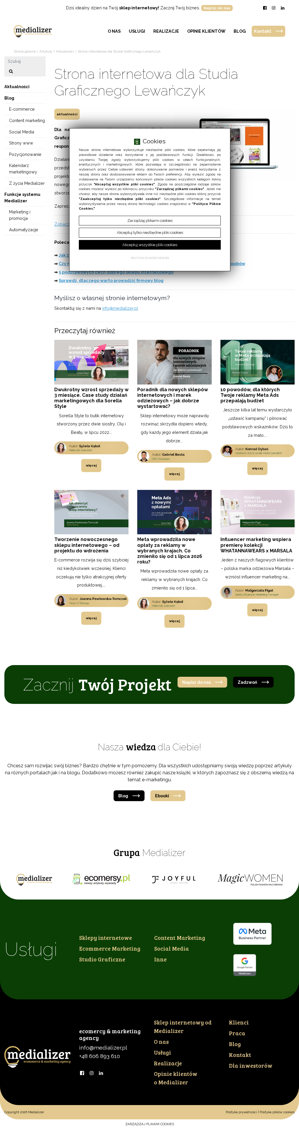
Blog (240, 31)
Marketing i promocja (19, 215)
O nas (114, 31)
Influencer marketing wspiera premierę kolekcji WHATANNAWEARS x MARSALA (256, 545)
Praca (237, 1033)
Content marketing (27, 120)
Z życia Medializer (27, 183)
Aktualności (67, 114)
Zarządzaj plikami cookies (149, 1124)
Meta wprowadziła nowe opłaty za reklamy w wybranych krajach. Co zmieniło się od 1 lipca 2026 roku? (169, 551)
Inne (160, 959)
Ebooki (162, 795)
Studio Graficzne (102, 959)
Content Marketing (179, 937)
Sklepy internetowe (105, 937)
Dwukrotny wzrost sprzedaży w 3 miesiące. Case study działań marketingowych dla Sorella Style (91, 398)
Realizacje (166, 31)
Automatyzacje (23, 229)
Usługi (137, 31)
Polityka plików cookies (277, 1112)
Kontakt (262, 31)
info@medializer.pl (120, 308)
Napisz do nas (217, 8)
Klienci (239, 1022)
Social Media (21, 131)
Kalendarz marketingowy (23, 168)
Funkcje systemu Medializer (22, 197)
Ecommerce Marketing (109, 948)
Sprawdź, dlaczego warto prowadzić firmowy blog (111, 280)
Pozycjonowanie (25, 154)
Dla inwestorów (250, 1065)
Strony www (21, 142)
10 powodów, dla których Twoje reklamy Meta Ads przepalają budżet (250, 395)
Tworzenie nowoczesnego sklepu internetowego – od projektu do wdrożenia (86, 545)
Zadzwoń (247, 682)
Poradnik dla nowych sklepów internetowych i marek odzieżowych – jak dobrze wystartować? (172, 398)
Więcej (91, 465)
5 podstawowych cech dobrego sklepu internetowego (116, 271)
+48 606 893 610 (99, 1056)
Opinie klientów (206, 31)
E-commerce (22, 109)
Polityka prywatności (241, 1112)
